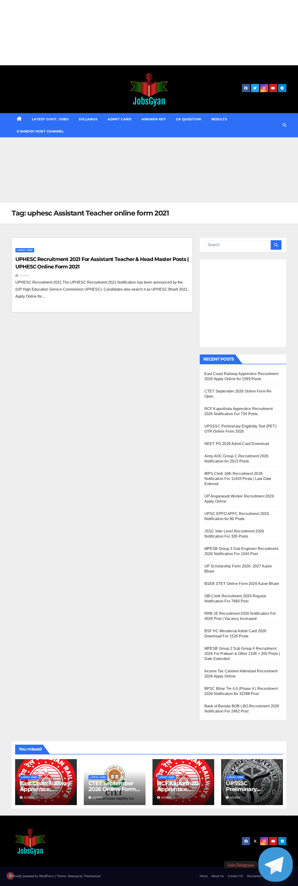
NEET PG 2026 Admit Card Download (236, 444)
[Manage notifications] (10, 875)
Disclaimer (254, 876)
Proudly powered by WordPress (33, 876)
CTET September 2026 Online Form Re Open (112, 789)
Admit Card (119, 119)
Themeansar (92, 876)
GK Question (188, 119)
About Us (217, 876)
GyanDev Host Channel (40, 131)
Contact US (235, 876)
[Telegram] (275, 864)
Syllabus (88, 119)
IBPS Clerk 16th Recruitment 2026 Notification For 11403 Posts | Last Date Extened (237, 479)
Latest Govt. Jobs (50, 119)
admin (24, 275)
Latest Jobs (25, 250)
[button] (284, 125)
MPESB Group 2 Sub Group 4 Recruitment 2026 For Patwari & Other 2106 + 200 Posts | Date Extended (242, 653)
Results (219, 119)
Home (204, 876)
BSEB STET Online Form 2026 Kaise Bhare (241, 584)
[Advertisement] (139, 32)
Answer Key (154, 119)
